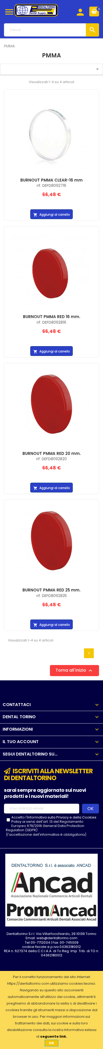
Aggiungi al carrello (51, 214)
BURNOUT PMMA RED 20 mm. (51, 453)
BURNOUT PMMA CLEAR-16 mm (51, 180)
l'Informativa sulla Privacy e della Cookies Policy (53, 819)
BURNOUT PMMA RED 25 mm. (51, 590)
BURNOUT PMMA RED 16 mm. (51, 316)
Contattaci (17, 705)
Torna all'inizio (74, 670)
